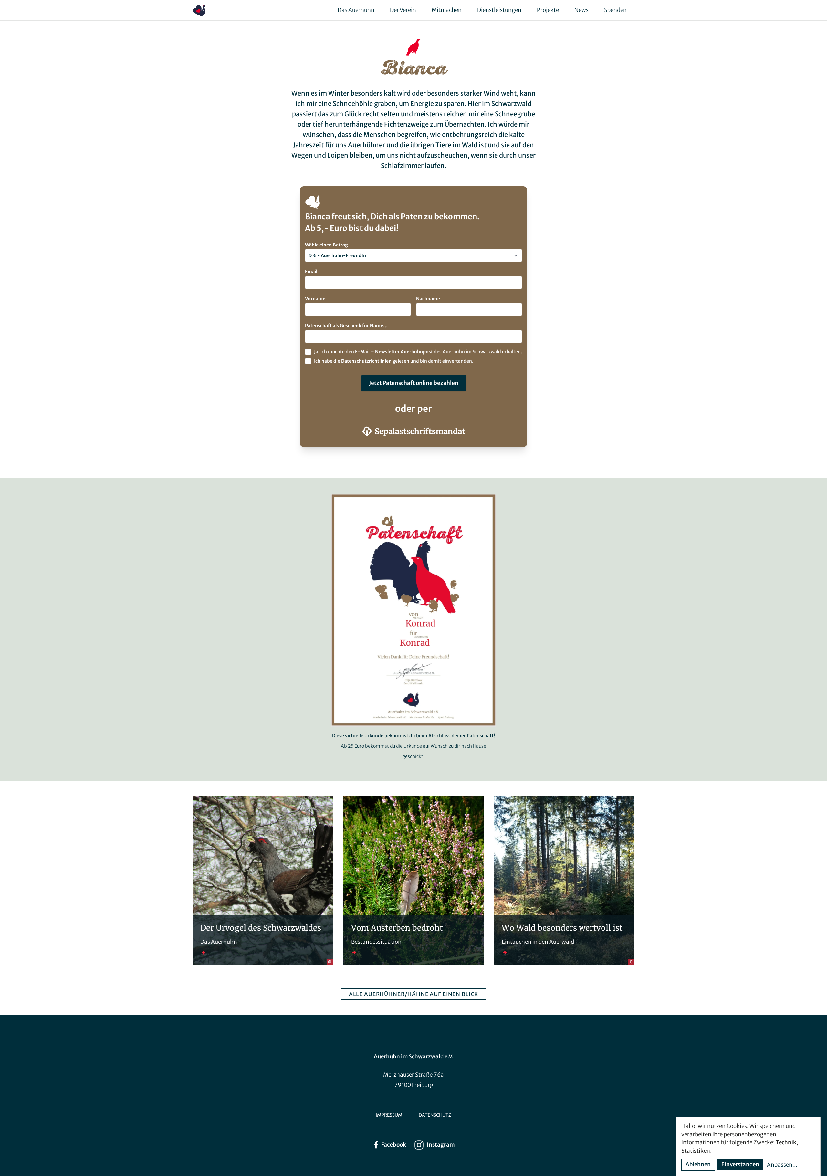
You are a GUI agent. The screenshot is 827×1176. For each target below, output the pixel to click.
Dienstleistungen (499, 10)
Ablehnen (698, 1164)
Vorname (315, 299)
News (581, 10)
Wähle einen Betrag (326, 245)
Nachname (428, 299)
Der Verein (403, 10)
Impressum (389, 1115)
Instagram (441, 1144)
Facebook (393, 1144)
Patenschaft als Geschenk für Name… (346, 325)
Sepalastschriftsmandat (420, 431)
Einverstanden (740, 1164)
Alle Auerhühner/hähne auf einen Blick (413, 994)
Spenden (615, 10)
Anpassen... (782, 1164)
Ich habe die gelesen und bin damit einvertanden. (393, 361)
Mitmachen (447, 10)
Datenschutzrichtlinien (366, 361)
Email (311, 272)
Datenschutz (435, 1115)
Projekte (548, 10)
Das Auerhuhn (356, 10)
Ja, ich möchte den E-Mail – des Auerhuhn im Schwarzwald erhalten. (418, 352)
